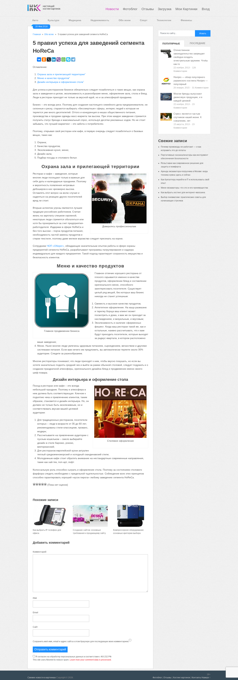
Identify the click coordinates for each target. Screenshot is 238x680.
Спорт (143, 20)
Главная (37, 34)
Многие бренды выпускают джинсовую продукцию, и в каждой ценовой (188, 97)
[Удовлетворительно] (39, 484)
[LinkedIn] (54, 59)
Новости (112, 9)
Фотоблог (130, 9)
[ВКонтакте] (39, 59)
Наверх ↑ (206, 677)
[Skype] (68, 59)
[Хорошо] (42, 484)
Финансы (186, 20)
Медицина (75, 20)
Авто (35, 20)
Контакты (196, 677)
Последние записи (197, 44)
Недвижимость (100, 20)
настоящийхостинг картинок (51, 7)
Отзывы (147, 9)
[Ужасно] (34, 484)
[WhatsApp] (63, 59)
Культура (53, 20)
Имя (35, 598)
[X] (49, 59)
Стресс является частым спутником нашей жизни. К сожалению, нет (188, 117)
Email (35, 612)
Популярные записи (171, 44)
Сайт (35, 627)
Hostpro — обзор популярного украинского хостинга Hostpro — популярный (191, 80)
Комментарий (39, 552)
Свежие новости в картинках (42, 677)
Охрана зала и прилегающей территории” (61, 74)
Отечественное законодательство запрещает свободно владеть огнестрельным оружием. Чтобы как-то (191, 57)
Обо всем (124, 20)
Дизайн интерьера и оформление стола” (60, 82)
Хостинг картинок (181, 677)
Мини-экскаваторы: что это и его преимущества (184, 188)
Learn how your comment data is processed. (91, 660)
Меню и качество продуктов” (53, 78)
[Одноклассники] (44, 59)
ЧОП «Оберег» (55, 245)
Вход (206, 9)
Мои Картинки (186, 9)
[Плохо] (37, 484)
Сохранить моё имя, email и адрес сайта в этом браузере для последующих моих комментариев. (81, 641)
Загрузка (164, 9)
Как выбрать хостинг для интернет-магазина (183, 192)
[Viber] (58, 59)
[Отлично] (45, 484)
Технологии (164, 20)
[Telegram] (73, 59)
